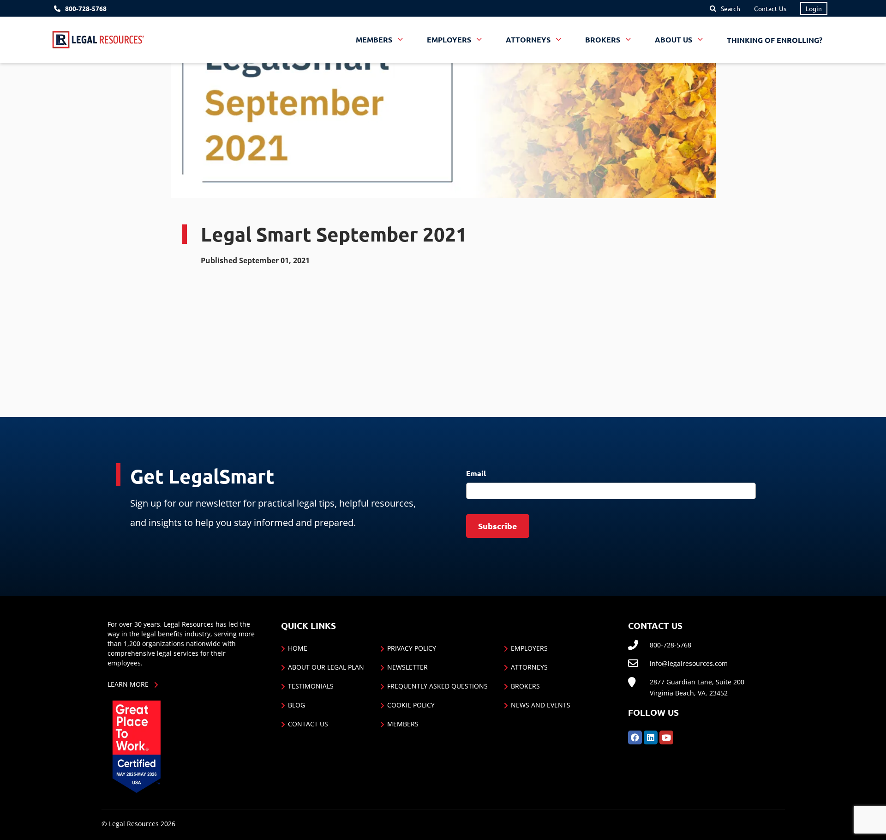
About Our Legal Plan (326, 667)
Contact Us (770, 8)
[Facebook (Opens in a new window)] (635, 736)
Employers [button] (450, 40)
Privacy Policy (411, 648)
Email (476, 473)
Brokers (525, 686)
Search (730, 8)
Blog (296, 705)
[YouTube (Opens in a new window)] (666, 736)
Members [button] (375, 40)
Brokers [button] (603, 40)
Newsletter (407, 667)
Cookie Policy (411, 705)
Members (403, 723)
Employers (529, 648)
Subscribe (497, 525)
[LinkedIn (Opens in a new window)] (650, 736)
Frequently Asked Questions (437, 686)
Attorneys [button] (529, 40)
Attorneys (529, 667)
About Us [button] (674, 40)
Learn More (128, 684)
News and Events (540, 705)
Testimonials (311, 686)
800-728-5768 (86, 8)
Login (814, 8)
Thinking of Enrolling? (774, 40)
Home (297, 648)
